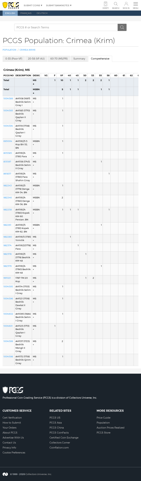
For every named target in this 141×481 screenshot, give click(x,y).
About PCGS (10, 432)
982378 (7, 254)
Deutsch (42, 13)
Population (9, 50)
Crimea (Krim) (27, 50)
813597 (7, 161)
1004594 (8, 125)
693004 (7, 141)
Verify (105, 8)
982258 (7, 209)
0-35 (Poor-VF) (13, 58)
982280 (7, 236)
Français (25, 13)
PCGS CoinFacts (59, 432)
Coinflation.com (59, 447)
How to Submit (12, 422)
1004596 (8, 298)
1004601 (8, 325)
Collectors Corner (60, 442)
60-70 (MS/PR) (59, 58)
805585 (7, 153)
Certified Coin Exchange (64, 437)
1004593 (8, 110)
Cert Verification (12, 417)
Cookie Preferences (14, 452)
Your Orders (9, 427)
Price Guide (103, 417)
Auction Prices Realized (110, 427)
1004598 (8, 356)
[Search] (122, 27)
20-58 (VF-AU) (36, 58)
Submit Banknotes (57, 5)
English (10, 13)
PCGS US (55, 417)
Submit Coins (32, 5)
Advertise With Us (13, 437)
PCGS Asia (56, 422)
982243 (7, 185)
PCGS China (57, 427)
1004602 (8, 313)
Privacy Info (9, 447)
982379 (7, 266)
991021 (7, 277)
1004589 (8, 98)
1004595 (8, 286)
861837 (7, 173)
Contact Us (9, 442)
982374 (7, 245)
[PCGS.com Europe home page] (11, 5)
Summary (79, 58)
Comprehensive (100, 58)
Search (115, 8)
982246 (7, 197)
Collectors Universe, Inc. (38, 474)
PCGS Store (103, 432)
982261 (7, 224)
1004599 (8, 341)
